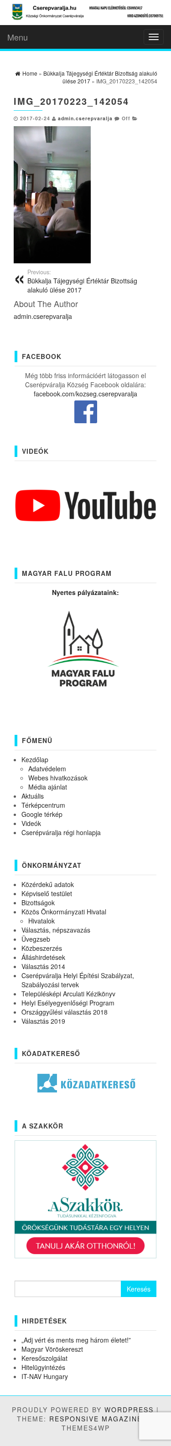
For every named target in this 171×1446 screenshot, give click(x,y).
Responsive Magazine (95, 1418)
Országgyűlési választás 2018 (64, 1011)
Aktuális (32, 795)
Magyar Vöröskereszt (52, 1349)
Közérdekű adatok (47, 884)
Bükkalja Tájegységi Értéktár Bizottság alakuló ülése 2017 (82, 281)
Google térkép (41, 814)
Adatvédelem (47, 768)
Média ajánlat (47, 786)
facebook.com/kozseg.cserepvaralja (85, 393)
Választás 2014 (43, 966)
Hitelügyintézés (43, 1367)
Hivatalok (41, 920)
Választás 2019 (43, 1021)
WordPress (129, 1409)
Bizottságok (38, 902)
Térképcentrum (43, 805)
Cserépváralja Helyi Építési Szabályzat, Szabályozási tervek (77, 980)
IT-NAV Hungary (44, 1376)
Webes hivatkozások (58, 777)
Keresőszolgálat (44, 1358)
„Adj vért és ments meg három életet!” (76, 1339)
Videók (31, 823)
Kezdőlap (34, 759)
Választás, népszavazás (55, 929)
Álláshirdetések (43, 957)
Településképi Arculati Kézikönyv (68, 993)
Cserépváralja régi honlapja (61, 832)
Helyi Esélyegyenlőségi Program (67, 1002)
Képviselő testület (46, 893)
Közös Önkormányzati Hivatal (63, 911)
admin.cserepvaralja (85, 118)
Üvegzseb (35, 938)
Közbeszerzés (41, 948)
